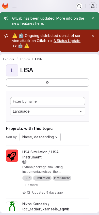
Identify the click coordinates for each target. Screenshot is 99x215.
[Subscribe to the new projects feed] (47, 82)
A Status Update (67, 40)
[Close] (93, 18)
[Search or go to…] (79, 6)
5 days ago (54, 192)
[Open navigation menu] (14, 6)
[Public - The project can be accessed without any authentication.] (24, 162)
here (39, 23)
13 (28, 192)
